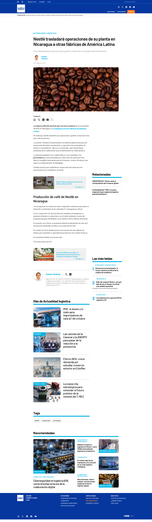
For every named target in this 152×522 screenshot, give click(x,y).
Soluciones (121, 11)
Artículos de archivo (68, 506)
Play (49, 2)
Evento (131, 11)
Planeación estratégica (69, 498)
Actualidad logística (45, 33)
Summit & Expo (31, 498)
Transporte (65, 501)
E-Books (42, 2)
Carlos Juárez (44, 58)
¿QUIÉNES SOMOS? (116, 501)
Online (28, 496)
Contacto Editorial (92, 498)
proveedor (57, 421)
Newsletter (32, 2)
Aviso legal (115, 503)
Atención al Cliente (92, 503)
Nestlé (37, 421)
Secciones (110, 11)
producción (46, 421)
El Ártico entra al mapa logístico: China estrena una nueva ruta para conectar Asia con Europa (54, 15)
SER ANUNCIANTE (91, 501)
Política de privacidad (118, 498)
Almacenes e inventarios (69, 503)
